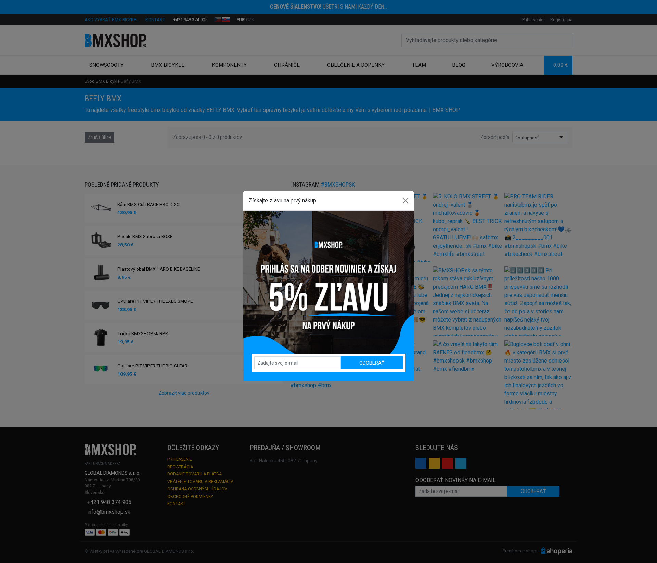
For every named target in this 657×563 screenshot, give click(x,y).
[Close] (405, 200)
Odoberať (371, 363)
